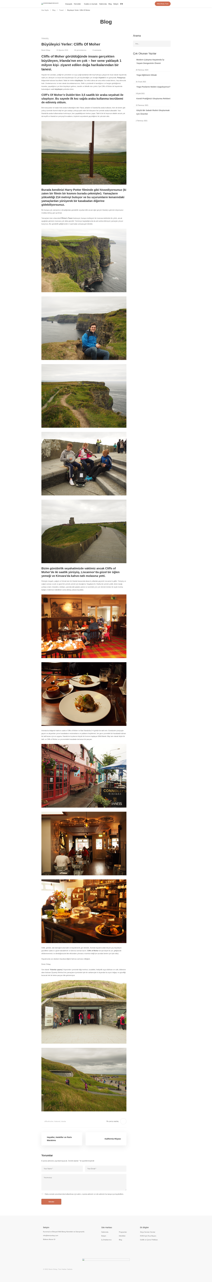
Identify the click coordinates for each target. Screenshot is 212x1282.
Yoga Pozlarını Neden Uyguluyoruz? (153, 87)
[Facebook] (142, 3)
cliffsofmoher (48, 1121)
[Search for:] (152, 44)
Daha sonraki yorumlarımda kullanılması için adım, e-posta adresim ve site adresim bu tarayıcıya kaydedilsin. (84, 1194)
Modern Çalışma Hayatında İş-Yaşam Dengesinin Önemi (150, 61)
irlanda (63, 1121)
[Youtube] (138, 3)
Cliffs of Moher (106, 86)
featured (57, 1121)
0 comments (97, 50)
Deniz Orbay (45, 50)
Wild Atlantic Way (104, 736)
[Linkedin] (135, 3)
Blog (53, 10)
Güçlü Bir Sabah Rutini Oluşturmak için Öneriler (153, 112)
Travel (61, 10)
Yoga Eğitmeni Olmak (146, 75)
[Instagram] (131, 3)
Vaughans (90, 584)
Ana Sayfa (45, 10)
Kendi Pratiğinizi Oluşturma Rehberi (153, 98)
